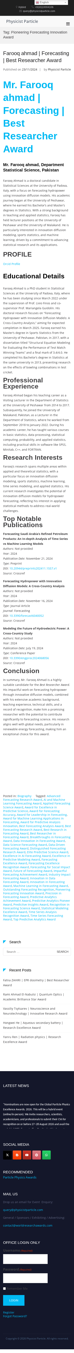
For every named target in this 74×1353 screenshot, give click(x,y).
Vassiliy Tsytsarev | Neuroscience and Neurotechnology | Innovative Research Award (35, 1011)
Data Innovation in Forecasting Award (39, 841)
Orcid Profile (11, 264)
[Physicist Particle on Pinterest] (36, 1155)
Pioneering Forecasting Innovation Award (36, 891)
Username (18, 1250)
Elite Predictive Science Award (47, 852)
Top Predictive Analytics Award (34, 919)
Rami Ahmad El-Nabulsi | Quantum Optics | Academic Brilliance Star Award (33, 996)
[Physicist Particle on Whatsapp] (46, 1155)
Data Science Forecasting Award (25, 845)
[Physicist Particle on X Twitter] (7, 1155)
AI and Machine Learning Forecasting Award (34, 801)
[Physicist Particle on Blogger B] (17, 1155)
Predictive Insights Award (30, 904)
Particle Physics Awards (19, 1177)
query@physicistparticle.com (23, 1210)
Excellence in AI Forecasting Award (27, 856)
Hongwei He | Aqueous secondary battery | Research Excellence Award (33, 1025)
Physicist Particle (22, 21)
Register (8, 1312)
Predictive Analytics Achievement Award (30, 899)
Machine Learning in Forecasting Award (40, 886)
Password (17, 1269)
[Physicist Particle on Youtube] (27, 1155)
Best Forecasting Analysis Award (41, 826)
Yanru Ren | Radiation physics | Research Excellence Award (32, 1039)
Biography (24, 796)
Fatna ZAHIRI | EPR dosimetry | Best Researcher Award (36, 982)
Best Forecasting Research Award (37, 828)
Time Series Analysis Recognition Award (30, 914)
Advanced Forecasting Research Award (31, 798)
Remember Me (17, 1289)
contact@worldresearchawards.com (27, 1225)
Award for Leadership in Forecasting (42, 815)
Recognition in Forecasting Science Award (36, 906)
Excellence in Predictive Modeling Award (36, 857)
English (44, 2)
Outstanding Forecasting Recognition (28, 889)
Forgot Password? (15, 1316)
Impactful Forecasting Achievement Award (35, 872)
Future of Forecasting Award (32, 871)
